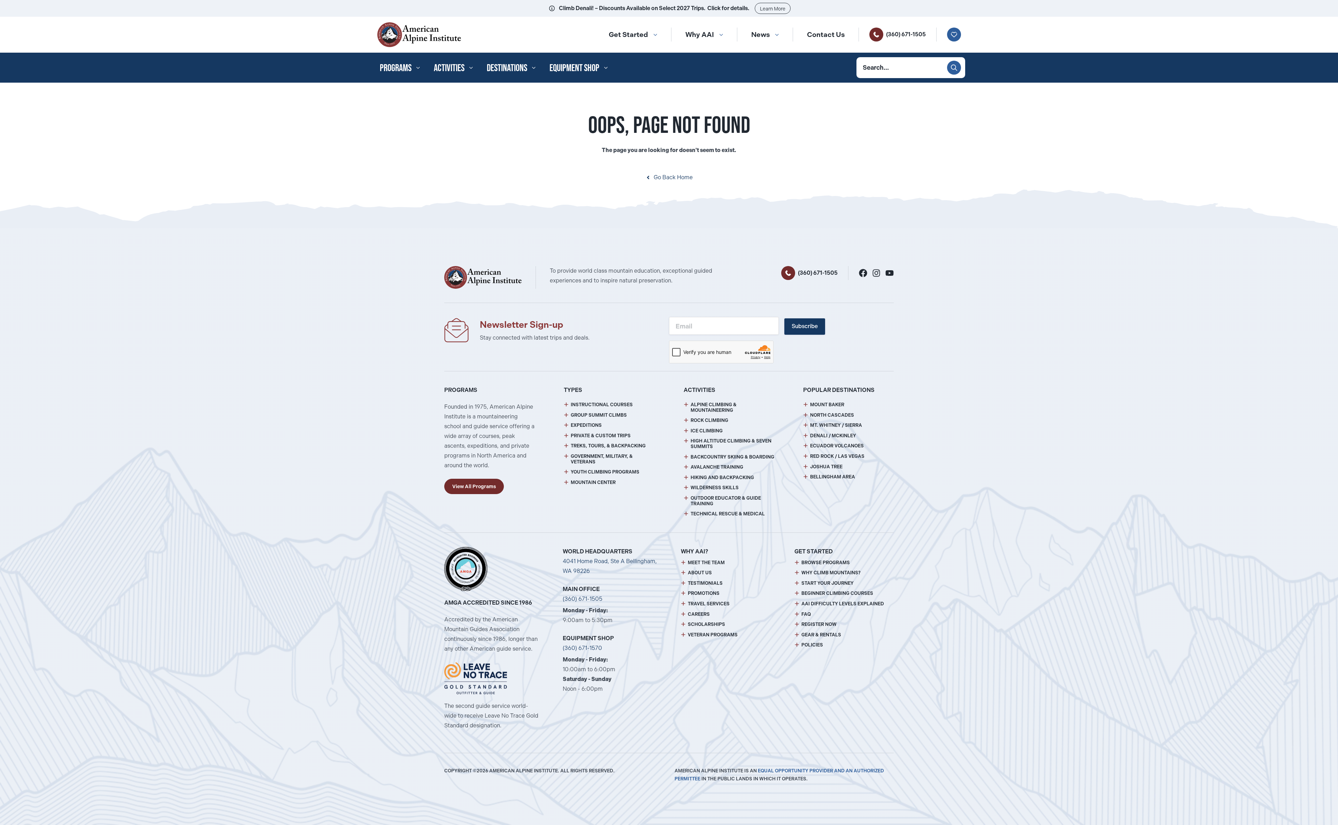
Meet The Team (706, 562)
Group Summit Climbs (599, 415)
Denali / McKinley (833, 435)
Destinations (507, 67)
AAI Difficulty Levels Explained (842, 603)
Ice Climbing (707, 430)
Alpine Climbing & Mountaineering (714, 407)
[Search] (954, 68)
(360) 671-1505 (906, 34)
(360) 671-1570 (582, 648)
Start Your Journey (827, 583)
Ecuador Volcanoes (837, 445)
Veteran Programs (713, 634)
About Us (700, 572)
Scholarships (706, 624)
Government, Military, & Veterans (602, 459)
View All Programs (474, 486)
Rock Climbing (709, 420)
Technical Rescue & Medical (728, 513)
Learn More (772, 9)
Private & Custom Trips (601, 435)
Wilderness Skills (715, 487)
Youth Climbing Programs (605, 472)
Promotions (704, 593)
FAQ (806, 614)
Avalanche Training (717, 467)
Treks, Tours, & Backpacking (608, 445)
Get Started (628, 34)
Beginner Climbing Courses (837, 593)
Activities (449, 67)
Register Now (819, 624)
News (760, 34)
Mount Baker (827, 404)
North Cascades (832, 415)
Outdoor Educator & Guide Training (726, 500)
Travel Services (709, 603)
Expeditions (586, 425)
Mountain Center (593, 482)
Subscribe (805, 326)
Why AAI (699, 34)
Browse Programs (825, 562)
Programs (396, 67)
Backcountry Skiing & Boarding (732, 457)
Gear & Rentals (821, 634)
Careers (699, 614)
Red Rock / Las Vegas (837, 456)
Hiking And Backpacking (722, 477)
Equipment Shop (574, 67)
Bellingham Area (832, 476)
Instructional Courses (602, 404)
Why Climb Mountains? (831, 572)
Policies (812, 645)
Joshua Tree (826, 466)
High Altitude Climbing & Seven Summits (731, 443)
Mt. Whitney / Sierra (836, 425)
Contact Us (826, 34)
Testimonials (705, 583)
